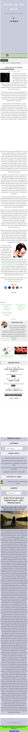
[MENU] (7, 55)
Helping (11, 395)
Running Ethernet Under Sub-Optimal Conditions (7, 355)
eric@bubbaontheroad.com (13, 281)
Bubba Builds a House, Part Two (11, 471)
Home (3, 63)
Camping (7, 395)
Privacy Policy (14, 438)
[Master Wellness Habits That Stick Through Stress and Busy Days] (14, 528)
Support (8, 63)
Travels (19, 395)
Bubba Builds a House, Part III (9, 460)
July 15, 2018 (11, 388)
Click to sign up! (14, 730)
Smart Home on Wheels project (8, 264)
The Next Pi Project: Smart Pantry (22, 355)
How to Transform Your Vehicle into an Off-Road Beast (14, 467)
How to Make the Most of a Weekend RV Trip (12, 463)
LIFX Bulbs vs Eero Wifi (9, 458)
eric (19, 71)
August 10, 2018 (11, 367)
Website (14, 339)
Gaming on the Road (6, 312)
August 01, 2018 (11, 378)
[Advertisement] (14, 39)
